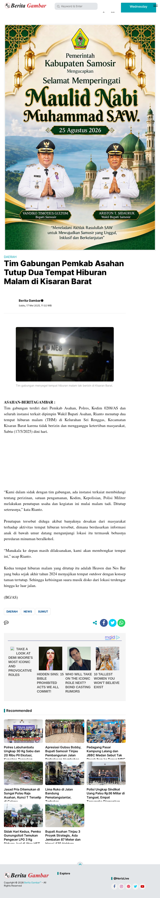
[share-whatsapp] (121, 623)
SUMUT (43, 611)
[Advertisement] (65, 461)
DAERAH (10, 257)
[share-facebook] (104, 623)
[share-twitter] (112, 623)
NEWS (28, 611)
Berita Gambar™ (32, 882)
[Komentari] (6, 623)
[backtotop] (80, 865)
